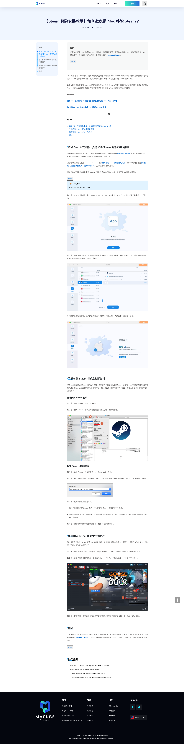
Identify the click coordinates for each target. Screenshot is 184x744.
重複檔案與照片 (76, 166)
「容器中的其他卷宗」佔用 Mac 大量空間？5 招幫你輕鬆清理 (90, 677)
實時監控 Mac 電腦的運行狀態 (113, 163)
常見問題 (90, 706)
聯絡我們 (112, 711)
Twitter (139, 707)
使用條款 (112, 716)
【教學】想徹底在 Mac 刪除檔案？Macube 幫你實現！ (88, 673)
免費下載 (73, 61)
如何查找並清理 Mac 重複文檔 (72, 720)
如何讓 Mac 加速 (67, 711)
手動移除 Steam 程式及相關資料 (81, 129)
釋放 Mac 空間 (67, 706)
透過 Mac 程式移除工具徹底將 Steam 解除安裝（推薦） (48, 53)
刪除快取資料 (89, 166)
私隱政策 (112, 720)
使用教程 (90, 716)
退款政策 (90, 720)
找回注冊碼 (90, 711)
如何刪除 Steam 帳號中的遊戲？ (81, 132)
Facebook (132, 707)
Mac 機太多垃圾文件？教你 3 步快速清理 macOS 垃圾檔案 (89, 666)
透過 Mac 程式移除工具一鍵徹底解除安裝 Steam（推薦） (91, 126)
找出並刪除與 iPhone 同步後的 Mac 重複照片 (85, 670)
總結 (40, 71)
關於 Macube (113, 706)
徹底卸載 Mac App (68, 716)
